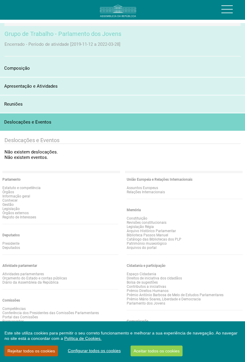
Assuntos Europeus (142, 188)
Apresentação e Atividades (31, 86)
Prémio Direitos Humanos (148, 291)
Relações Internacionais (146, 192)
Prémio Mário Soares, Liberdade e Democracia (164, 299)
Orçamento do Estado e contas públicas (34, 278)
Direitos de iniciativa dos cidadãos (154, 278)
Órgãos (8, 192)
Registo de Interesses (19, 217)
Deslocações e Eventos (27, 122)
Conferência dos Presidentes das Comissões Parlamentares (50, 313)
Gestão (8, 205)
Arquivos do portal (142, 248)
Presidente (10, 243)
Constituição (137, 218)
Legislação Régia (140, 227)
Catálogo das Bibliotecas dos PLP (154, 239)
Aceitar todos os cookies (157, 351)
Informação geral (16, 196)
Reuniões (13, 104)
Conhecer (10, 200)
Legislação (11, 209)
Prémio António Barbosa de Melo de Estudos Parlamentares (175, 295)
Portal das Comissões (20, 317)
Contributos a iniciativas (146, 287)
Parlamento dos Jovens (146, 303)
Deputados (11, 248)
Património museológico (147, 243)
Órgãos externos (15, 213)
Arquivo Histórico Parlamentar (151, 231)
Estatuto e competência (21, 188)
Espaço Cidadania (141, 274)
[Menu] (227, 9)
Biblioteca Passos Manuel (147, 235)
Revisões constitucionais (146, 222)
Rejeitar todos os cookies (31, 351)
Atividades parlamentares (23, 274)
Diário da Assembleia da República (30, 282)
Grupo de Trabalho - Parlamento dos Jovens (62, 33)
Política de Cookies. (83, 338)
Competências (14, 309)
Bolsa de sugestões (142, 282)
